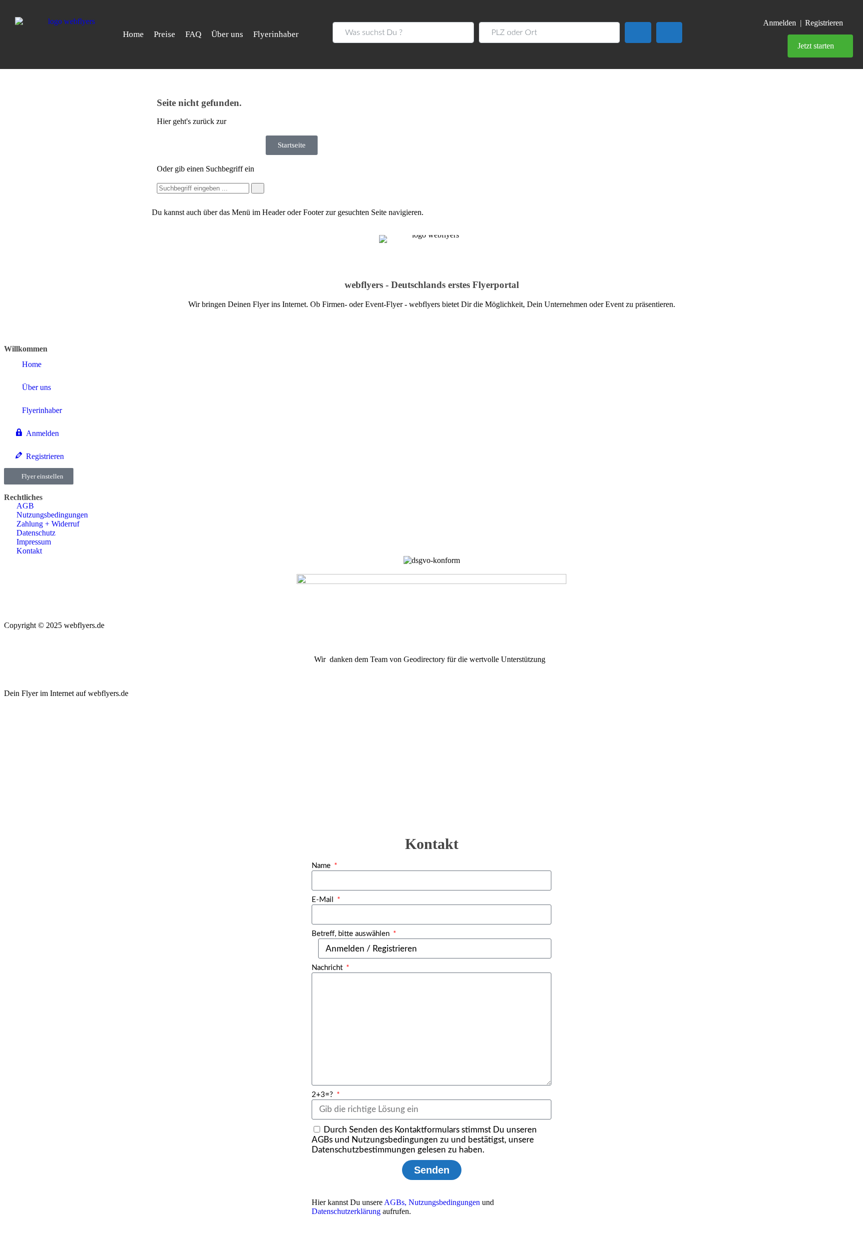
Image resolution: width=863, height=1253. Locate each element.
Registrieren (824, 22)
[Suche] (257, 188)
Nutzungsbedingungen (444, 1202)
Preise (164, 34)
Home (133, 34)
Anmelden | (782, 22)
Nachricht (328, 968)
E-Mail (324, 900)
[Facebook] (16, 321)
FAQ (193, 34)
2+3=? (323, 1094)
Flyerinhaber (276, 34)
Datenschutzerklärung (346, 1211)
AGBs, (395, 1202)
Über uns (227, 34)
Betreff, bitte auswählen (352, 934)
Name (322, 866)
